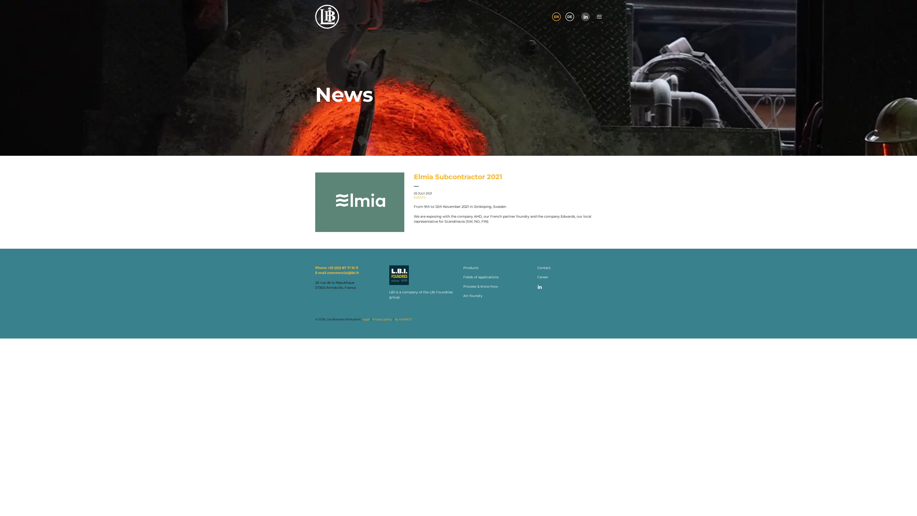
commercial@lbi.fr (343, 273)
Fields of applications (481, 277)
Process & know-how (480, 286)
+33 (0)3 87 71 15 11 (343, 268)
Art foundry (473, 296)
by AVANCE (403, 319)
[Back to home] (327, 17)
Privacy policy (382, 319)
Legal (366, 319)
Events (419, 197)
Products (471, 268)
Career (542, 277)
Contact (544, 268)
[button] (599, 17)
